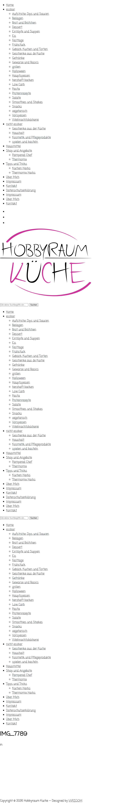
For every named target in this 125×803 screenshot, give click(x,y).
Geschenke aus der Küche (29, 128)
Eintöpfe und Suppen (26, 31)
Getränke (18, 58)
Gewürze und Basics (25, 62)
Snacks (17, 106)
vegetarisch (19, 111)
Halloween (19, 71)
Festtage (17, 40)
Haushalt (18, 133)
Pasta (16, 89)
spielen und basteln (25, 142)
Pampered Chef (22, 155)
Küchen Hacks (21, 168)
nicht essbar (14, 124)
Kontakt (11, 186)
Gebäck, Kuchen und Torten (30, 49)
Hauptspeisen (21, 75)
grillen (16, 67)
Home (10, 5)
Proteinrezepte (21, 93)
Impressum (13, 181)
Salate (16, 98)
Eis (14, 36)
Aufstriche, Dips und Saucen (30, 14)
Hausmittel (13, 146)
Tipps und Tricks (16, 164)
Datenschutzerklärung (21, 190)
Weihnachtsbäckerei (25, 120)
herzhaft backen (23, 80)
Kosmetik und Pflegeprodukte (31, 137)
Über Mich (12, 177)
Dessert (17, 27)
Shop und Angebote (19, 150)
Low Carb (18, 84)
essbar (10, 9)
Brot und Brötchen (24, 23)
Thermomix (19, 159)
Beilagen (17, 18)
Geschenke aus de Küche (28, 53)
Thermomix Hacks (24, 173)
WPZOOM (75, 801)
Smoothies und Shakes (27, 102)
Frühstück (18, 45)
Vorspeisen (19, 115)
